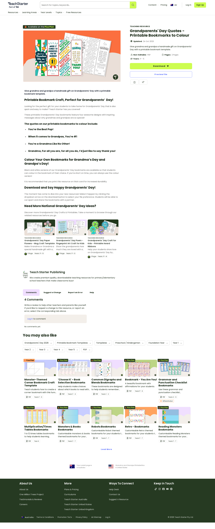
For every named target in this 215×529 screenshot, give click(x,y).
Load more (106, 449)
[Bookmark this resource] (134, 82)
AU (175, 5)
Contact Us (114, 494)
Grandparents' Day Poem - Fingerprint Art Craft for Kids (70, 242)
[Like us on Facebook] (163, 489)
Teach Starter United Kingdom (79, 509)
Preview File (161, 74)
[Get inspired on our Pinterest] (171, 489)
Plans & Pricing (71, 489)
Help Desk (114, 489)
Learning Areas (29, 12)
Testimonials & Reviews (30, 499)
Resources (13, 12)
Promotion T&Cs (65, 517)
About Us (23, 489)
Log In (107, 517)
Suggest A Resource (118, 499)
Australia (29, 517)
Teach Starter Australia (75, 499)
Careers (23, 504)
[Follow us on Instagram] (159, 489)
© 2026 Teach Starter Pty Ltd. (180, 517)
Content (152, 4)
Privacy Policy (81, 517)
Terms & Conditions (45, 517)
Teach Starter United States (78, 504)
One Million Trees (31, 494)
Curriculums (70, 494)
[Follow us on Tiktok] (156, 489)
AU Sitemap (96, 517)
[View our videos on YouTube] (167, 489)
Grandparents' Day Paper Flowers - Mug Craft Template (39, 242)
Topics (59, 12)
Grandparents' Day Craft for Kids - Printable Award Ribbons (102, 243)
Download (159, 66)
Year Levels (46, 12)
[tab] (31, 292)
